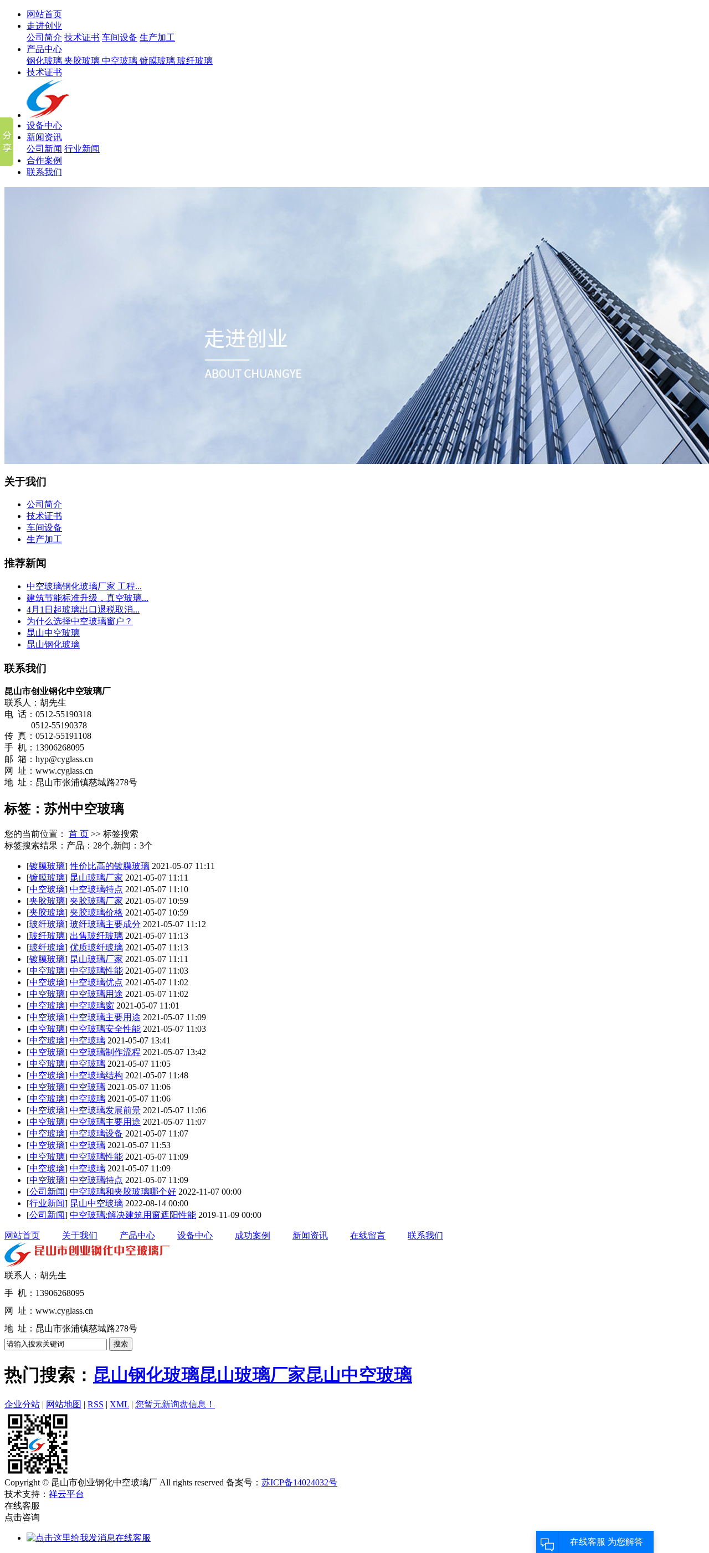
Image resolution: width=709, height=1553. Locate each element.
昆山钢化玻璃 (53, 644)
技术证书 (82, 37)
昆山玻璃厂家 (96, 877)
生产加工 (157, 37)
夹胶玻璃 (83, 60)
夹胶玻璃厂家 (96, 901)
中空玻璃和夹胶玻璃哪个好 (123, 1191)
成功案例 (252, 1235)
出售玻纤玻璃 (96, 935)
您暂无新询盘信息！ (175, 1404)
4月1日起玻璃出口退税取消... (83, 609)
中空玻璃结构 (96, 1075)
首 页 (79, 834)
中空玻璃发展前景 (105, 1110)
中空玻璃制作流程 (105, 1052)
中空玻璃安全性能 (105, 1028)
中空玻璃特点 (96, 889)
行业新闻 (82, 148)
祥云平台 (66, 1494)
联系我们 (44, 172)
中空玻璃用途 (96, 994)
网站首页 (44, 14)
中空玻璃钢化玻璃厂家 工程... (84, 586)
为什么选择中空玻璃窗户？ (80, 621)
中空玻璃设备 (96, 1133)
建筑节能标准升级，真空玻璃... (87, 598)
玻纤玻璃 (195, 60)
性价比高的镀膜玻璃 (110, 866)
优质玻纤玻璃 (96, 947)
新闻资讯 (44, 137)
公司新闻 (44, 148)
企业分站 (22, 1404)
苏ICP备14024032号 (299, 1482)
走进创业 (44, 25)
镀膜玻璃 (158, 60)
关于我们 (79, 1235)
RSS (96, 1404)
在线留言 (368, 1235)
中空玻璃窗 (92, 1005)
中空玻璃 (121, 60)
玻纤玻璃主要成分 (105, 924)
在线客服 (133, 1537)
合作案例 (44, 160)
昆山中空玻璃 (53, 632)
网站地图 (63, 1404)
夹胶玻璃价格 (96, 912)
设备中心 (44, 125)
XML (119, 1404)
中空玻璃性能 (96, 970)
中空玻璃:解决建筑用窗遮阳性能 (133, 1215)
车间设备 (119, 37)
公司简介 (44, 37)
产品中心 (44, 49)
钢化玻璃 (45, 60)
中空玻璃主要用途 (105, 1017)
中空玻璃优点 (96, 982)
